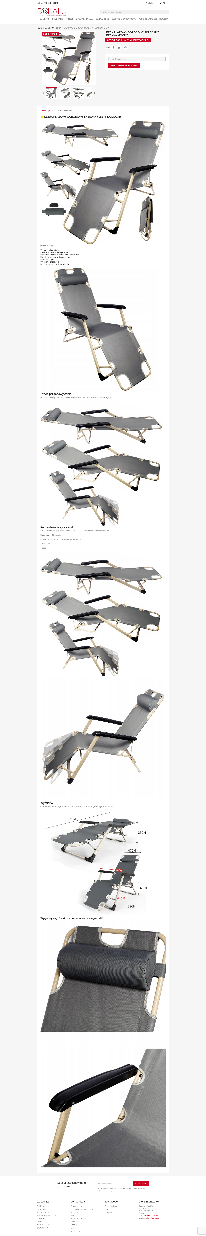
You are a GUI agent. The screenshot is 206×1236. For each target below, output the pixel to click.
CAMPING (44, 19)
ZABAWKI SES (102, 19)
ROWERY (163, 19)
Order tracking (111, 1206)
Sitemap (74, 1225)
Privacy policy (76, 1206)
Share (113, 47)
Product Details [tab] (64, 110)
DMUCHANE (57, 19)
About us (74, 1212)
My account (75, 1231)
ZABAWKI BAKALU (84, 19)
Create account (111, 1212)
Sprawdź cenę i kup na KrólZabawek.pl (128, 40)
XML (72, 1215)
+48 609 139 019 (51, 3)
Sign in (107, 1209)
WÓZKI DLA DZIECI (148, 19)
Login (73, 1228)
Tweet (119, 47)
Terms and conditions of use (82, 1209)
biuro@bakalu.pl (152, 1218)
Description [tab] (47, 110)
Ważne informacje (78, 1218)
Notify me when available (124, 65)
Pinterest (125, 47)
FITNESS (70, 19)
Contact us (75, 1221)
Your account (112, 1201)
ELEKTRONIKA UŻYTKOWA (124, 19)
